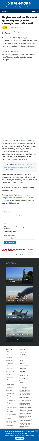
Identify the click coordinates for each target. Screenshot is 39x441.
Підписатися (10, 242)
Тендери (9, 403)
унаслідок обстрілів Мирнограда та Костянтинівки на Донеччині (18, 197)
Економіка (10, 360)
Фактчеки (10, 363)
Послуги (8, 7)
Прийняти (19, 438)
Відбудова (10, 354)
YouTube (14, 251)
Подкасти (23, 349)
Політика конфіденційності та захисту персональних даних (12, 412)
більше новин (19, 254)
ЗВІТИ (9, 418)
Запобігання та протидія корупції (12, 406)
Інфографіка (24, 366)
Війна (28, 207)
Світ (8, 366)
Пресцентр (22, 7)
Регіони (9, 368)
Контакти (10, 390)
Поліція (22, 207)
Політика (9, 357)
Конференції (24, 375)
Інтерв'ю (23, 355)
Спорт (9, 380)
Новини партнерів (23, 372)
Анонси (29, 7)
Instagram (5, 251)
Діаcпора (10, 377)
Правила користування (11, 399)
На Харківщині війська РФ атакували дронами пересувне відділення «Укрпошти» (19, 167)
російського (23, 141)
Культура (10, 374)
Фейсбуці (7, 54)
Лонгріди (23, 368)
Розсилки (10, 425)
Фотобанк (15, 7)
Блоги (22, 363)
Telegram (29, 249)
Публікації (23, 352)
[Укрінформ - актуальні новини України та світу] (19, 3)
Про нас (9, 387)
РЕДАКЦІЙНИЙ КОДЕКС (11, 422)
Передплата (11, 393)
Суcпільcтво (10, 371)
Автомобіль (6, 207)
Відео (21, 360)
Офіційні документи (23, 379)
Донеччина (14, 207)
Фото (21, 357)
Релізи (22, 383)
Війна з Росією (6, 211)
